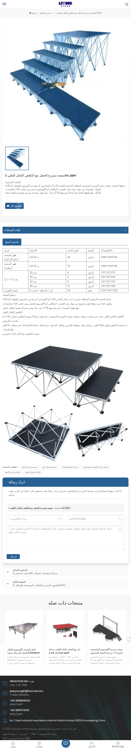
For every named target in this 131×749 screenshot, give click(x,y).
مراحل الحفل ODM (32, 472)
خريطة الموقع (15, 734)
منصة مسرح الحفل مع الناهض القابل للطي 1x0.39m (39, 508)
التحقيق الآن (16, 205)
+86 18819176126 (19, 710)
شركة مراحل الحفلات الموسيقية (95, 467)
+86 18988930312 (20, 700)
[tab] (12, 241)
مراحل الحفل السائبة (70, 467)
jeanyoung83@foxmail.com (26, 691)
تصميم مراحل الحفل (29, 467)
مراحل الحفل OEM (12, 472)
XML (33, 734)
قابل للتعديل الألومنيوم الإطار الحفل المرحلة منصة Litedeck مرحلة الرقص (23, 651)
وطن (34, 13)
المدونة (23, 734)
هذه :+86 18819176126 (22, 681)
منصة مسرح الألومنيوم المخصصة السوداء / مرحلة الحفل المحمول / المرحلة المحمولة (106, 651)
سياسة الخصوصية (48, 734)
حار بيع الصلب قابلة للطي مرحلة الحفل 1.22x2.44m (65, 651)
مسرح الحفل (45, 13)
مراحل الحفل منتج (50, 467)
